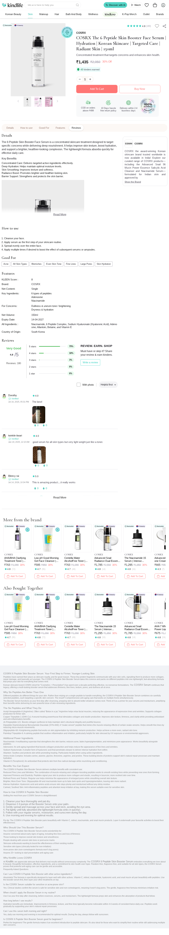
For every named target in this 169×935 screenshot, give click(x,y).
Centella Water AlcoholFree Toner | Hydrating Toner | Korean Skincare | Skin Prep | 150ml (76, 559)
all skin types (20, 264)
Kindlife (9, 861)
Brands (160, 14)
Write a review (90, 362)
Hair (57, 14)
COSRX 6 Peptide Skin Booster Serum (111, 861)
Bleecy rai (13, 475)
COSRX (81, 33)
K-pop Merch (129, 14)
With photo (88, 384)
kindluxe (110, 14)
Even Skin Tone (53, 264)
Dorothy (12, 395)
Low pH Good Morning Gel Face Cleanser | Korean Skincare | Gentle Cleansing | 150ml (46, 559)
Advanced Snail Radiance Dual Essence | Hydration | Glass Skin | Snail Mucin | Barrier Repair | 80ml (107, 559)
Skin (30, 14)
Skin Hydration (104, 264)
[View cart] (155, 5)
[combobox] (52, 5)
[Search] (77, 5)
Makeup (43, 14)
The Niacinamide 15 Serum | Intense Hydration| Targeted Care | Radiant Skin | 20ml (135, 559)
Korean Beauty (13, 14)
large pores (86, 264)
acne (5, 264)
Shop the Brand (133, 181)
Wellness (93, 14)
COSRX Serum (142, 684)
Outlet (146, 14)
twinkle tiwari (15, 435)
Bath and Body (74, 14)
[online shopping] (12, 5)
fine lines (71, 264)
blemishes (37, 264)
